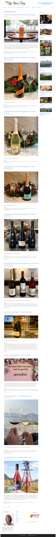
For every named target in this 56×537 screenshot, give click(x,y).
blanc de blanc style (25, 304)
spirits (27, 348)
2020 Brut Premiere (20, 450)
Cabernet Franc (33, 304)
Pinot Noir (24, 390)
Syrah (30, 390)
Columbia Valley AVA (23, 305)
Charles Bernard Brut (7, 209)
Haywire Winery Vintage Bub (17, 345)
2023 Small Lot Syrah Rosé (33, 389)
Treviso (23, 106)
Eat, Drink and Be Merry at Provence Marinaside (18, 312)
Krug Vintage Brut (27, 345)
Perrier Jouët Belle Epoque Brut (14, 347)
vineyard (27, 306)
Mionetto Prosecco (35, 105)
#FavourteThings (19, 256)
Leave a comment (7, 53)
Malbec (12, 306)
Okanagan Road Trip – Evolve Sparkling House (17, 396)
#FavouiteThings (13, 208)
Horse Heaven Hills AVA (7, 306)
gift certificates (8, 345)
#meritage (22, 303)
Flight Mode (12, 451)
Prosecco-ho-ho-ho (6, 348)
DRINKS (33, 7)
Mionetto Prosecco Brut (7, 106)
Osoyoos (21, 390)
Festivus (34, 344)
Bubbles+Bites (8, 451)
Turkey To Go (21, 349)
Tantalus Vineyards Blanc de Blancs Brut (14, 349)
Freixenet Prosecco (12, 161)
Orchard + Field (25, 502)
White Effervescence (8, 452)
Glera (13, 105)
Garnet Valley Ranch (10, 502)
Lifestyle (6, 449)
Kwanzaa (31, 345)
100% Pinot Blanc (32, 303)
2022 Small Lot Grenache (26, 389)
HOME (4, 7)
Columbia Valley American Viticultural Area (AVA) (13, 305)
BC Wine (8, 257)
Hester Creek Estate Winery (34, 305)
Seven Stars (18, 257)
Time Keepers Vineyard (35, 390)
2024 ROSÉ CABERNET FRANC (16, 304)
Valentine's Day (9, 52)
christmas (28, 344)
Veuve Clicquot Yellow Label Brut (27, 349)
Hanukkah (11, 345)
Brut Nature (30, 450)
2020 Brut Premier (15, 389)
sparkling (16, 106)
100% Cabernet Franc (27, 303)
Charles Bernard (34, 208)
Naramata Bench (17, 390)
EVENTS (28, 7)
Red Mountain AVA (15, 306)
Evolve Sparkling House (9, 390)
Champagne (25, 344)
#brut (6, 208)
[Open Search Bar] (52, 7)
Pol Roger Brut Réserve (32, 347)
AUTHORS (38, 7)
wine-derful (34, 349)
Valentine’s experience (20, 52)
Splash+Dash (31, 451)
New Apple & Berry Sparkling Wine (18, 502)
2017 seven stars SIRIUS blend (25, 256)
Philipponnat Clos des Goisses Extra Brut (23, 347)
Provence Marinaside (12, 348)
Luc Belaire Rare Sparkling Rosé (11, 346)
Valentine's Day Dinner (14, 52)
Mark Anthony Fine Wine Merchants (25, 105)
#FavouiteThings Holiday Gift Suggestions (21, 208)
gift (35, 344)
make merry (17, 346)
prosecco (28, 161)
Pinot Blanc (18, 451)
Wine (5, 104)
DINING (13, 7)
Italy (14, 105)
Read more (26, 48)
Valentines (25, 52)
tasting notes (24, 306)
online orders (7, 347)
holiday (11, 209)
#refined (6, 105)
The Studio (34, 535)
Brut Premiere (34, 450)
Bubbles (9, 105)
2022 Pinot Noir (20, 389)
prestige (12, 106)
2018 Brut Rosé (11, 389)
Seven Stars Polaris (23, 257)
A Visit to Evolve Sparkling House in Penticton (17, 355)
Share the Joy (17, 348)
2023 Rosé (25, 450)
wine (25, 106)
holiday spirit (22, 345)
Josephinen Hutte (17, 105)
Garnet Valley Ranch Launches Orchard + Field (17, 457)
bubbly (11, 105)
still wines (35, 451)
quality (14, 106)
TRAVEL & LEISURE (20, 7)
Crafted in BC (28, 305)
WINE (9, 7)
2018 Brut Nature (11, 450)
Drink (30, 344)
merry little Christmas (22, 346)
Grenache (13, 390)
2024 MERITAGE (9, 304)
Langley (16, 257)
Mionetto (31, 105)
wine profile (31, 306)
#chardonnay (8, 208)
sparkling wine (20, 106)
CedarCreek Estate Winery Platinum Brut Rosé (17, 344)
